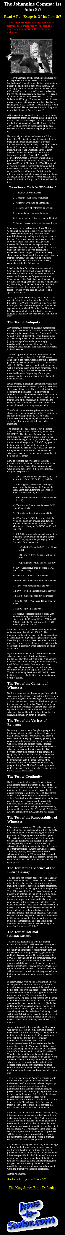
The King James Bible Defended (32, 1188)
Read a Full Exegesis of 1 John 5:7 (26, 1179)
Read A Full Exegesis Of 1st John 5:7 (32, 17)
